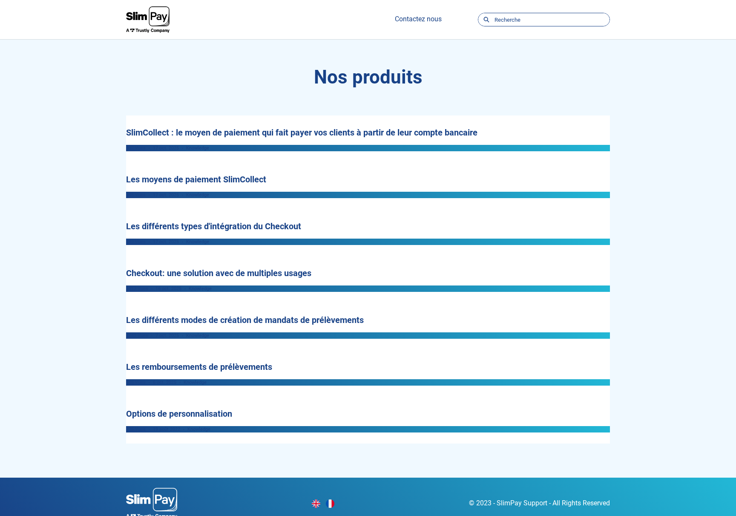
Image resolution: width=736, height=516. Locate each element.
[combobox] (552, 19)
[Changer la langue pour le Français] (330, 503)
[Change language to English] (316, 503)
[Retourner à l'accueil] (151, 503)
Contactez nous (418, 19)
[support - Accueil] (148, 19)
